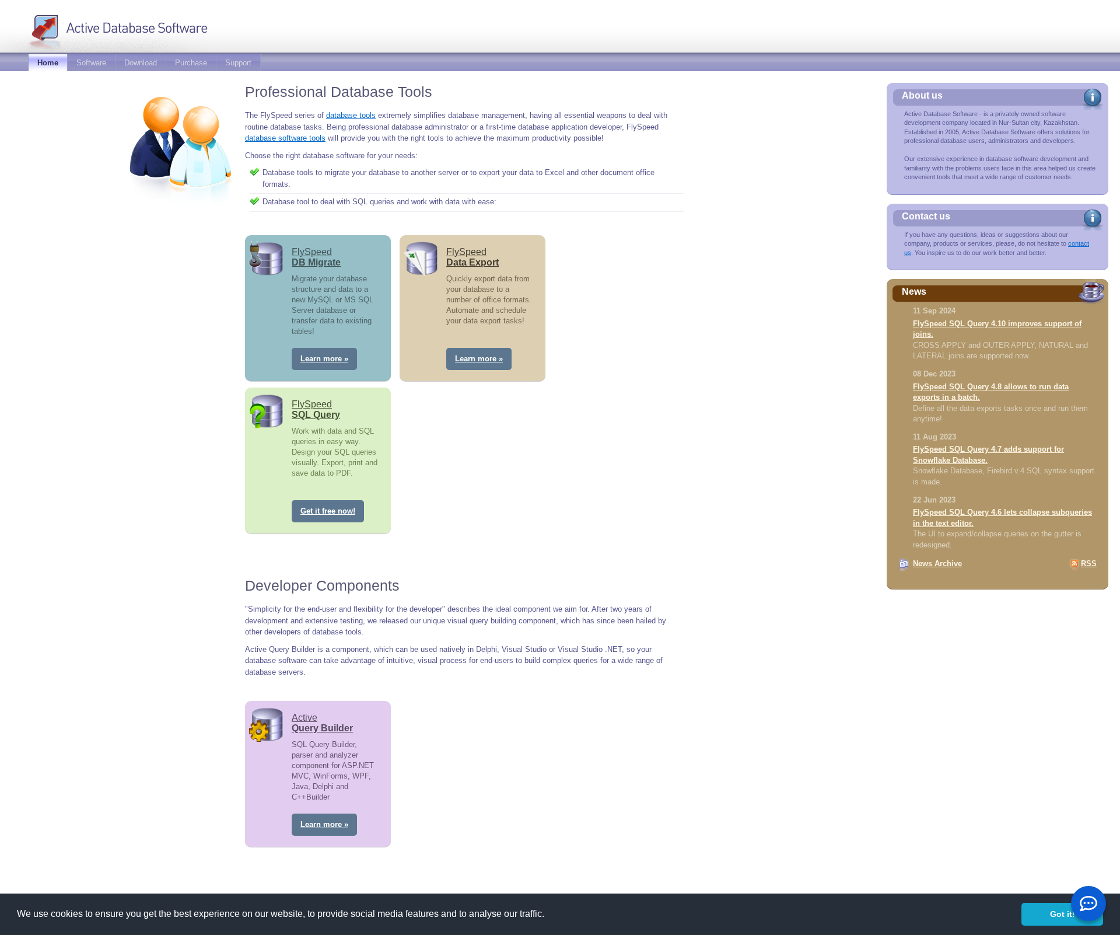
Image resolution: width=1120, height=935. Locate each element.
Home (47, 62)
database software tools (285, 138)
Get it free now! (327, 511)
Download (140, 62)
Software (91, 62)
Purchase (191, 62)
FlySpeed (316, 257)
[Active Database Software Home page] (136, 25)
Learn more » (324, 358)
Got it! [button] (1062, 914)
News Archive (937, 563)
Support (238, 62)
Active (322, 723)
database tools (351, 115)
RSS (1089, 563)
